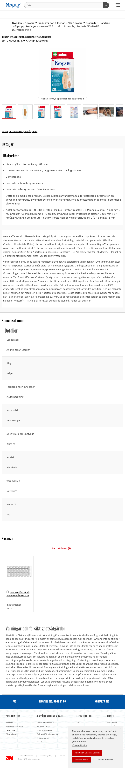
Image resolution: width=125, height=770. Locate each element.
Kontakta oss (112, 723)
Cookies (62, 756)
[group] (9, 112)
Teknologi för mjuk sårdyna (47, 734)
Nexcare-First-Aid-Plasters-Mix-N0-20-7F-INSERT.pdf (19, 594)
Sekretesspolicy (46, 756)
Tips (78, 723)
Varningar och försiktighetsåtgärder (19, 131)
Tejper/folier (10, 730)
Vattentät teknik (43, 726)
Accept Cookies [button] (81, 760)
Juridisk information (25, 756)
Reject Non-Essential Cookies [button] (87, 753)
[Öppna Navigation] (118, 6)
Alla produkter (11, 734)
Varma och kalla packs (14, 726)
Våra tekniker (42, 742)
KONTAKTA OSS (102, 702)
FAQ (14, 702)
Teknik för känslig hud (45, 723)
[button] (103, 759)
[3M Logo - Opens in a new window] (13, 5)
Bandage (9, 723)
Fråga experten (43, 738)
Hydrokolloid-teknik (44, 730)
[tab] (61, 548)
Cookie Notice (79, 745)
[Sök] (106, 5)
